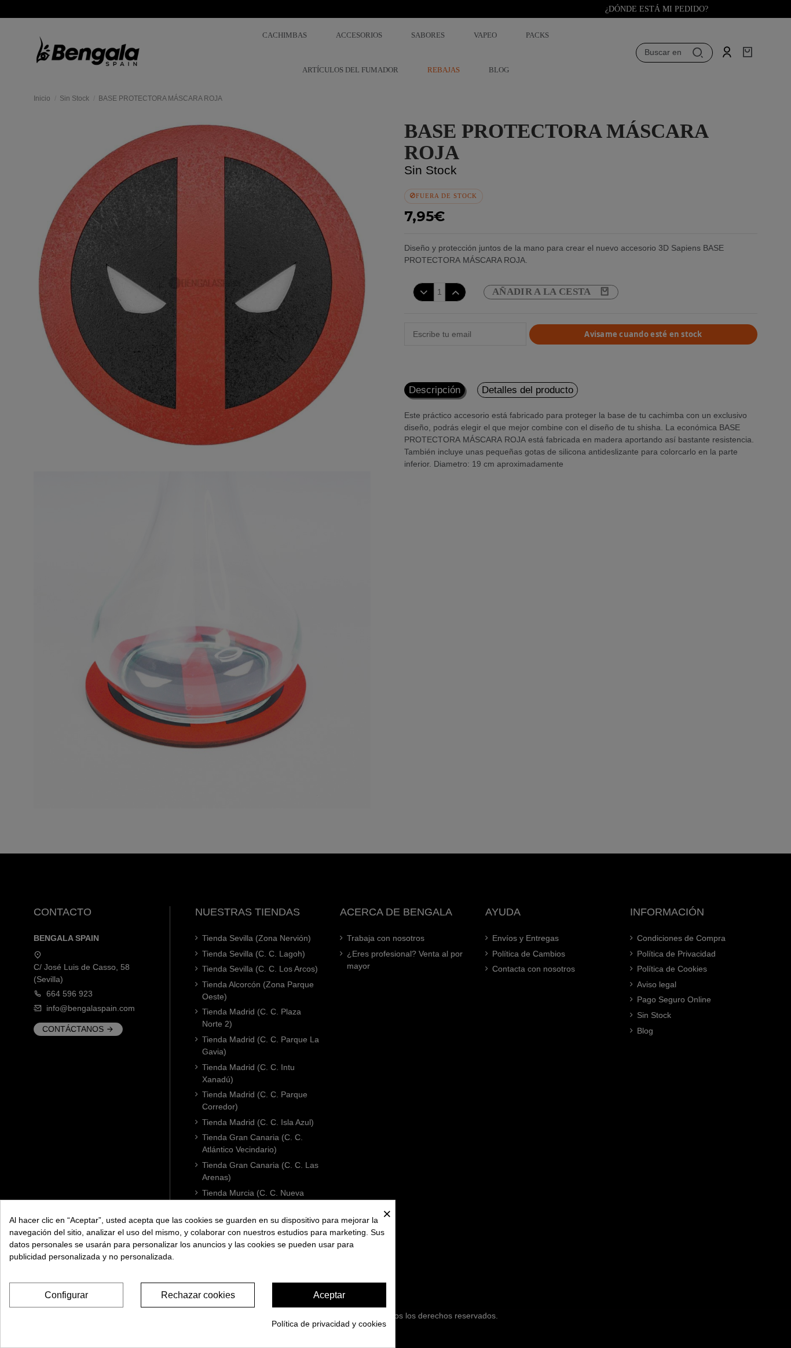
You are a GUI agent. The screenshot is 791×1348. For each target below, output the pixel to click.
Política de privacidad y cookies (329, 1323)
